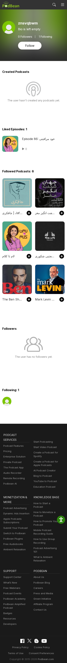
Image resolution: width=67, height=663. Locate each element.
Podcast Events (12, 593)
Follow (29, 45)
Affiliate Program (43, 604)
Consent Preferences (41, 653)
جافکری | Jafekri (12, 213)
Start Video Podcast (45, 447)
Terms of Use (15, 653)
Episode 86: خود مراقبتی (38, 139)
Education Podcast (44, 486)
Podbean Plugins (13, 538)
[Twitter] (29, 641)
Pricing (7, 451)
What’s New (10, 582)
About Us (39, 577)
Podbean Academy (14, 598)
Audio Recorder (12, 472)
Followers (25, 36)
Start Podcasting (43, 441)
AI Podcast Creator (45, 470)
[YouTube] (44, 641)
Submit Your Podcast (15, 527)
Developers (10, 623)
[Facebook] (22, 641)
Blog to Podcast (43, 475)
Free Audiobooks (13, 544)
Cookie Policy (42, 647)
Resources (9, 618)
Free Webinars (11, 587)
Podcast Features (13, 445)
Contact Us (40, 609)
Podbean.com (46, 659)
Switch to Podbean (14, 533)
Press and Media (43, 593)
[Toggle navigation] (62, 5)
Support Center (12, 577)
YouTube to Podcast (45, 481)
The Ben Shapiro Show (12, 299)
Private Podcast (12, 462)
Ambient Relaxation (14, 549)
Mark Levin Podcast (45, 299)
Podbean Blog (42, 582)
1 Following (45, 36)
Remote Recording (14, 478)
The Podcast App (13, 467)
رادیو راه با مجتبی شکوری (45, 256)
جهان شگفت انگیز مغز (45, 213)
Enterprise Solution (14, 456)
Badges (7, 613)
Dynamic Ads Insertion (16, 513)
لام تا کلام (8, 256)
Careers (38, 587)
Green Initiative (42, 598)
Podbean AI (10, 483)
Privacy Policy (20, 647)
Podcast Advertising (15, 508)
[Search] (54, 4)
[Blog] (36, 641)
